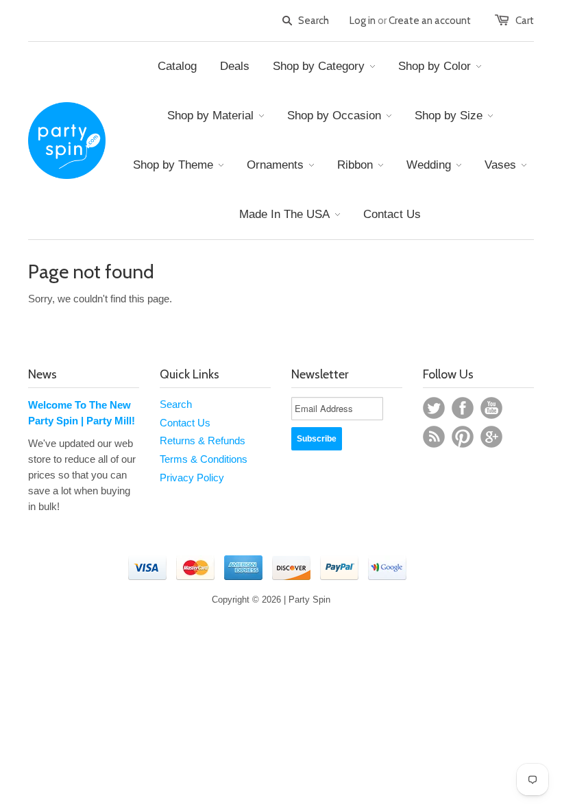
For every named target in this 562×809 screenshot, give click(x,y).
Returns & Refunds (202, 440)
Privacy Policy (192, 477)
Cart (524, 20)
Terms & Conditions (203, 459)
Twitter (434, 408)
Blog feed (434, 437)
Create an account (430, 20)
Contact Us (185, 422)
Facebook (463, 408)
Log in (363, 20)
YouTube (491, 408)
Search (176, 404)
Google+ (491, 437)
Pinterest (463, 437)
